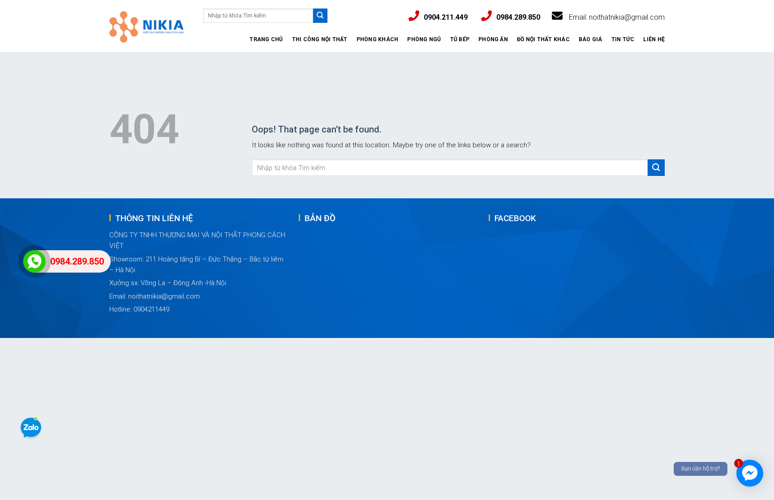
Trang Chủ (266, 39)
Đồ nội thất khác (543, 39)
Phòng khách (378, 39)
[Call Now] (34, 261)
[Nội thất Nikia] (146, 29)
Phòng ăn (493, 39)
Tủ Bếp (459, 39)
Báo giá (590, 39)
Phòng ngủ (424, 39)
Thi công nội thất (320, 39)
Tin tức (623, 39)
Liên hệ (654, 39)
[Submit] (320, 16)
